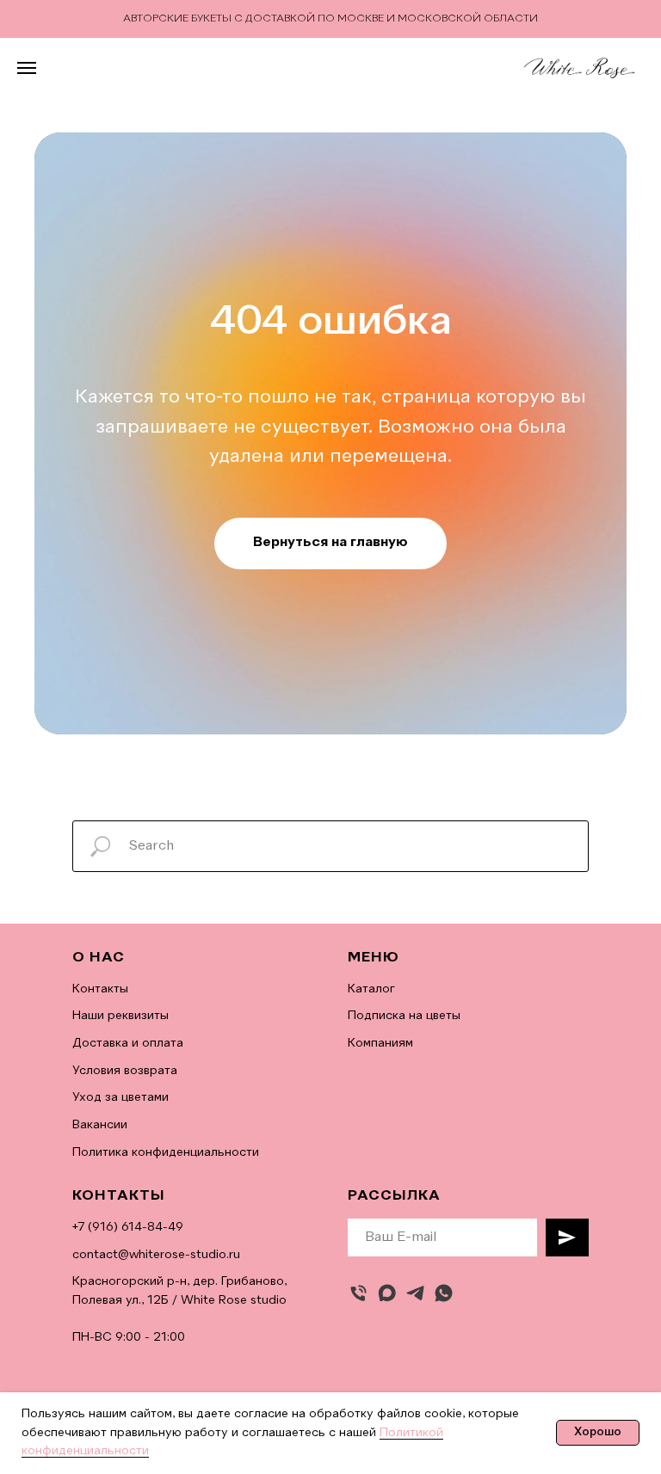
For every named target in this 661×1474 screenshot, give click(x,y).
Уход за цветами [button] (120, 1097)
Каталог (371, 989)
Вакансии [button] (99, 1125)
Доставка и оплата (127, 1043)
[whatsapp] (443, 1293)
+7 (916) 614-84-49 (127, 1227)
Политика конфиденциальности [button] (165, 1152)
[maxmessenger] (387, 1293)
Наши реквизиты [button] (120, 1016)
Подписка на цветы (404, 1016)
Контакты (100, 989)
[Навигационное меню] (26, 68)
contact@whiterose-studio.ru (156, 1255)
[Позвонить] (358, 1293)
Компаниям (380, 1043)
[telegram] (415, 1293)
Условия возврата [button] (124, 1071)
